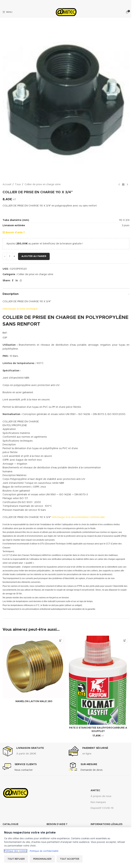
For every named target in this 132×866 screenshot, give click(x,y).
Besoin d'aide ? (15, 232)
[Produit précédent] (119, 185)
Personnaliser (42, 858)
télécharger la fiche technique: (20, 309)
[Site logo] (66, 12)
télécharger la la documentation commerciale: (78, 517)
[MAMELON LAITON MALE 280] (34, 667)
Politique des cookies (15, 851)
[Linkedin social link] (17, 280)
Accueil (7, 184)
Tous (18, 184)
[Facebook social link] (12, 280)
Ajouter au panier (33, 256)
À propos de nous (101, 796)
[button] (125, 640)
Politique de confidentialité (44, 851)
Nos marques (98, 802)
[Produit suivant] (127, 185)
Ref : (5, 333)
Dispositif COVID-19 (102, 808)
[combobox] (66, 206)
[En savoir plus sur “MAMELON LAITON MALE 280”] (60, 640)
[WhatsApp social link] (21, 280)
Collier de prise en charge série (43, 184)
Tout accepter (69, 858)
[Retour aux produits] (123, 185)
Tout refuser (16, 858)
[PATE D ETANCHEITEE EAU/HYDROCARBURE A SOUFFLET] (98, 680)
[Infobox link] (23, 751)
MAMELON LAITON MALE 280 (33, 701)
